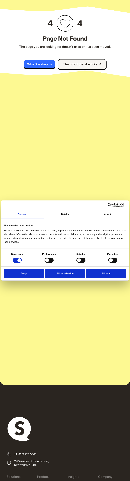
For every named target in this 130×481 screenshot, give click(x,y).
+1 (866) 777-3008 (25, 454)
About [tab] (107, 214)
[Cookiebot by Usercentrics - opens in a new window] (112, 205)
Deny (24, 273)
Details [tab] (65, 214)
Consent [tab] (22, 214)
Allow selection (65, 273)
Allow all (106, 273)
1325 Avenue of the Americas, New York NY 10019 (31, 463)
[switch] (49, 260)
